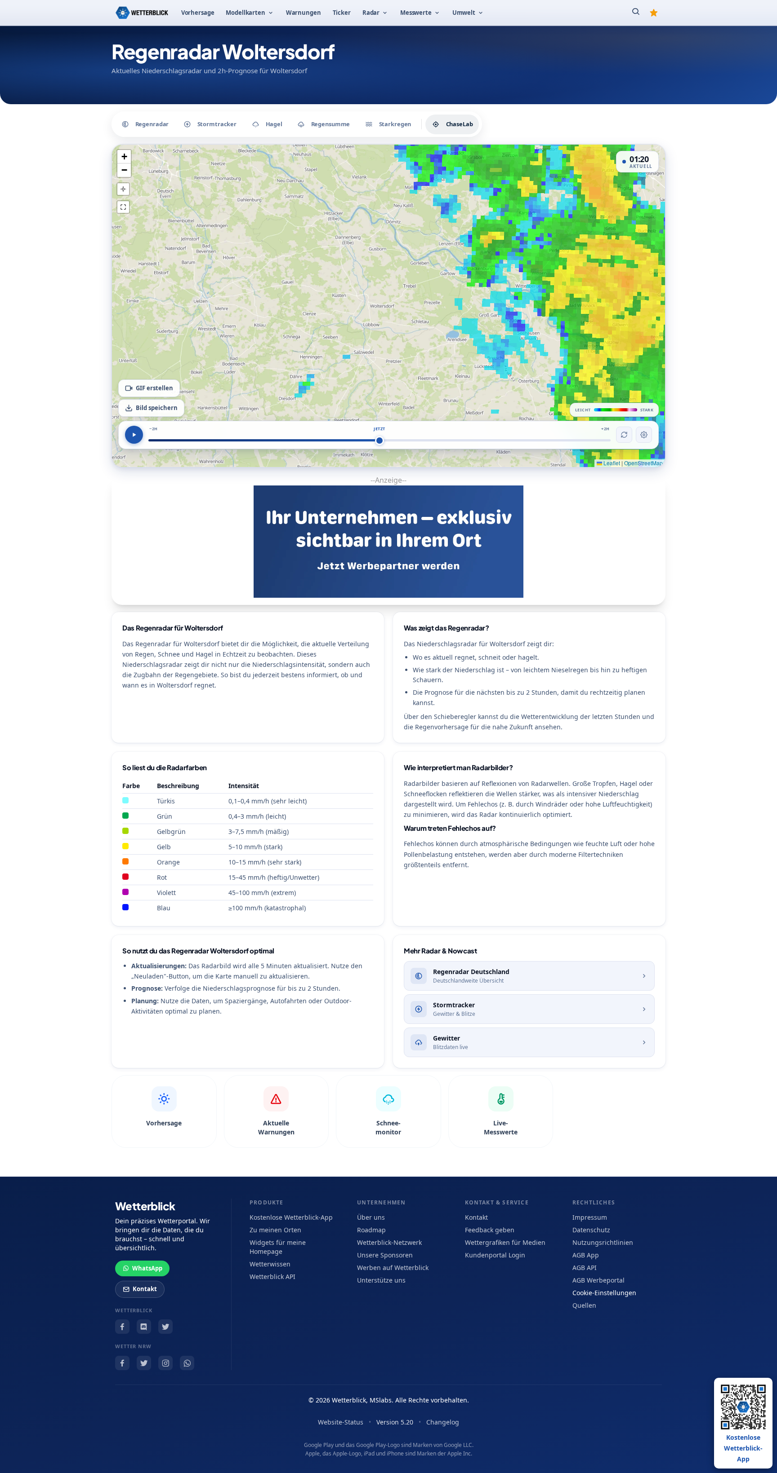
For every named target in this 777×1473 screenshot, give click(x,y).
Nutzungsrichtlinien (602, 1242)
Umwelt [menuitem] (463, 13)
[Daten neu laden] (624, 435)
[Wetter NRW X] (144, 1363)
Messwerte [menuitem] (416, 13)
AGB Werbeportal (598, 1280)
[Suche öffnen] (636, 12)
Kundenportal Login (495, 1255)
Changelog (442, 1422)
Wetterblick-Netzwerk (389, 1242)
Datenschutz (591, 1230)
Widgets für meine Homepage (278, 1247)
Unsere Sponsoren (385, 1255)
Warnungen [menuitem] (303, 13)
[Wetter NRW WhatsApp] (187, 1363)
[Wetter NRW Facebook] (122, 1363)
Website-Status (340, 1422)
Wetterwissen (270, 1264)
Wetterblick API (272, 1276)
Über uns (371, 1217)
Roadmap (371, 1230)
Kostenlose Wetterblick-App (291, 1217)
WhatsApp (147, 1268)
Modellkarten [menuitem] (245, 13)
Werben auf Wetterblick (393, 1267)
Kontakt (145, 1289)
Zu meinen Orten (275, 1230)
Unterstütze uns (381, 1280)
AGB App (585, 1255)
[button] (124, 156)
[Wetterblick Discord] (144, 1326)
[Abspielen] (134, 435)
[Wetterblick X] (165, 1326)
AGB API (584, 1267)
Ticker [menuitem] (342, 13)
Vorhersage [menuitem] (197, 13)
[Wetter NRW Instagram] (165, 1363)
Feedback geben (489, 1230)
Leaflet (611, 463)
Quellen (584, 1305)
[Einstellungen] (644, 435)
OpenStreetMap (643, 463)
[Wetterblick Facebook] (122, 1326)
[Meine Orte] (654, 12)
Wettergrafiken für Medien (505, 1242)
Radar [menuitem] (371, 13)
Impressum (589, 1217)
